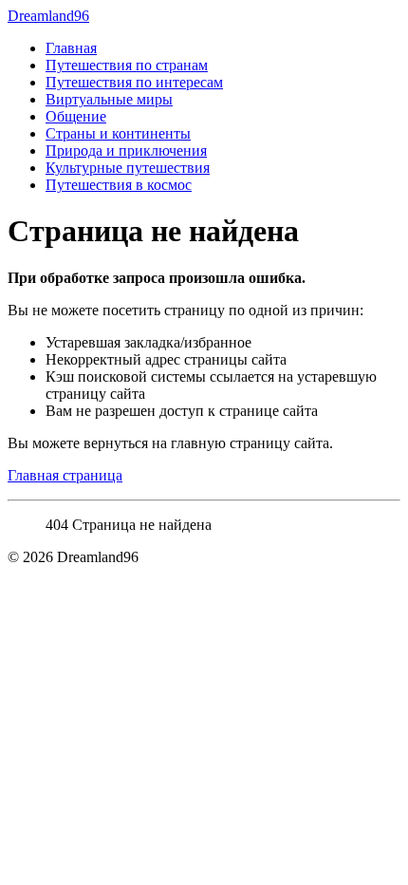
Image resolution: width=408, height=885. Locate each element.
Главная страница (65, 475)
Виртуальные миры (109, 99)
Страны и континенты (118, 133)
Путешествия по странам (127, 65)
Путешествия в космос (119, 185)
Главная (71, 48)
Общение (76, 116)
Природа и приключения (126, 150)
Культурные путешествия (128, 168)
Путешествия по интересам (134, 82)
